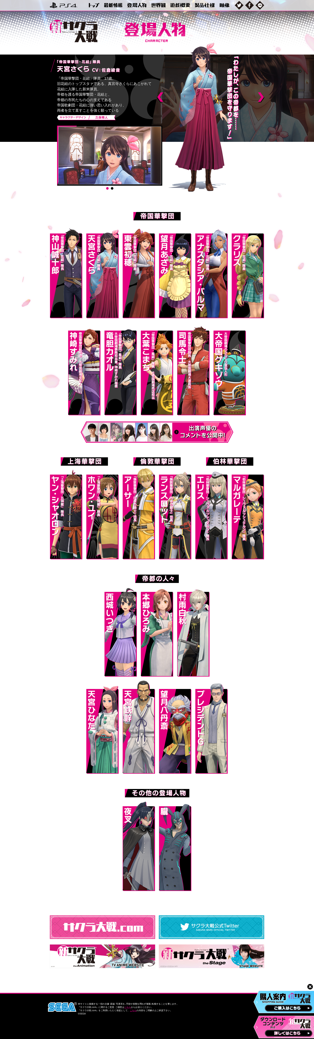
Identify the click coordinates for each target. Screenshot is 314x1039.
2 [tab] (112, 188)
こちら (127, 1007)
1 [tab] (107, 188)
